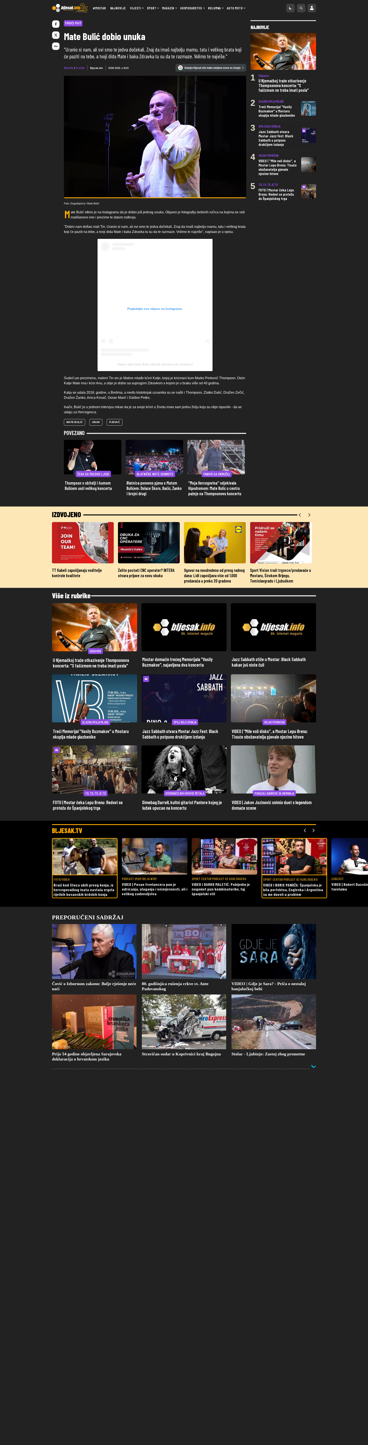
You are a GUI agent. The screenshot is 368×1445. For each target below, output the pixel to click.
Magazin (168, 8)
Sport (151, 8)
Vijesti (135, 8)
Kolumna (214, 8)
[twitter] (56, 35)
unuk (96, 422)
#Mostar (99, 8)
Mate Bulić (74, 422)
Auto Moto (235, 8)
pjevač (114, 422)
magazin (68, 68)
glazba (80, 68)
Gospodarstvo (191, 8)
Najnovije (118, 8)
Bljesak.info (96, 68)
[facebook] (56, 24)
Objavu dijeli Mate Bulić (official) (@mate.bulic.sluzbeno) (155, 364)
